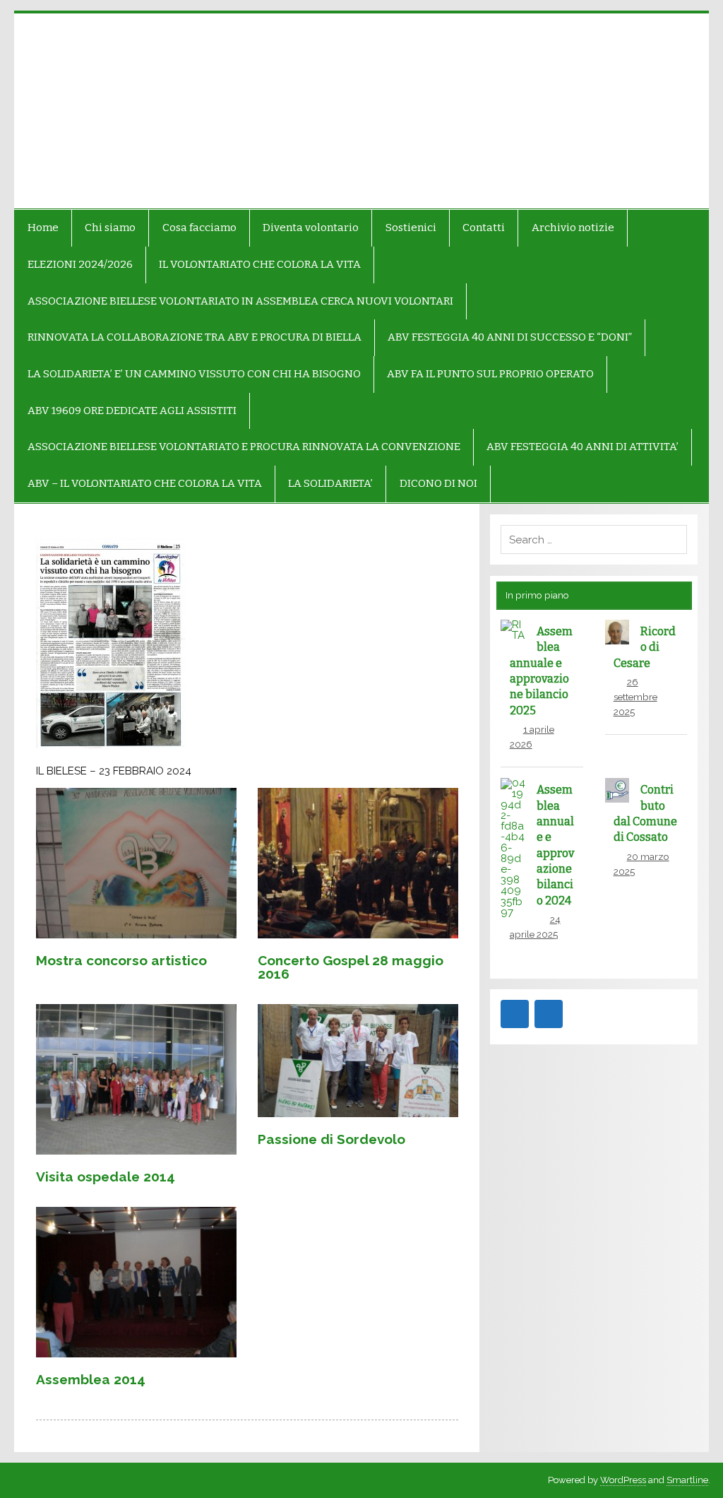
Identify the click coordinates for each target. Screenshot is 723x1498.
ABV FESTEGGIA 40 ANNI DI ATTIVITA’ (582, 446)
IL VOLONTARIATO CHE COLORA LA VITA (260, 264)
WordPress (623, 1480)
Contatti (483, 227)
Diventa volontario (311, 227)
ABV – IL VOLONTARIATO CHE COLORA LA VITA (145, 483)
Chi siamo (110, 227)
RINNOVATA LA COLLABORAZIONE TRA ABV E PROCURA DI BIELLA (195, 337)
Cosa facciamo (199, 227)
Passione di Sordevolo (331, 1139)
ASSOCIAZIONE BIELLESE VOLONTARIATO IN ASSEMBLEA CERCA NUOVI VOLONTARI (240, 301)
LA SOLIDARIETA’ (330, 483)
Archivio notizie (573, 227)
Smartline (687, 1480)
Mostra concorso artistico (121, 960)
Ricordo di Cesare (645, 647)
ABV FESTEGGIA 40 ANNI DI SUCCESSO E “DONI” (510, 337)
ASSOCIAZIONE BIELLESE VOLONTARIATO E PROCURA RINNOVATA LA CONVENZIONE (244, 446)
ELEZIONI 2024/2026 (80, 264)
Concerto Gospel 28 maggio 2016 (350, 967)
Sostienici (411, 227)
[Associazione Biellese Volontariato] (111, 111)
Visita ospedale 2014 (105, 1176)
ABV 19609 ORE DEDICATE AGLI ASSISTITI (132, 410)
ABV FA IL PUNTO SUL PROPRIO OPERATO (490, 373)
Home (43, 227)
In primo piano (537, 595)
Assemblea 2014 (90, 1379)
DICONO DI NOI (438, 483)
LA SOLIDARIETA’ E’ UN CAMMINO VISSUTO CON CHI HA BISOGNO (194, 373)
